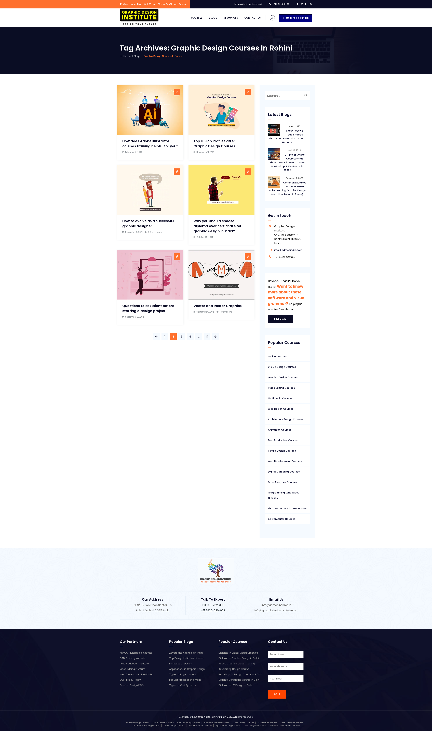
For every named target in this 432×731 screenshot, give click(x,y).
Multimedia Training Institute (146, 725)
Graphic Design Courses (283, 377)
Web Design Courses (280, 409)
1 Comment (226, 311)
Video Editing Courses (281, 388)
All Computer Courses (281, 519)
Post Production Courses (283, 440)
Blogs (213, 17)
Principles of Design (180, 663)
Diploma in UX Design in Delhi (235, 685)
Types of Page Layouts (182, 674)
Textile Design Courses (282, 450)
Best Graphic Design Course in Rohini (240, 674)
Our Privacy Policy (130, 680)
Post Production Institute (134, 663)
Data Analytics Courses (282, 482)
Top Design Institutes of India (186, 658)
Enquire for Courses (295, 18)
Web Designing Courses (188, 722)
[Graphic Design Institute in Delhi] (139, 16)
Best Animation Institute (292, 722)
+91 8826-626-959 (213, 610)
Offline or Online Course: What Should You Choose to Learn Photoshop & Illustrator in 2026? (287, 162)
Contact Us (252, 17)
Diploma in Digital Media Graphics (238, 652)
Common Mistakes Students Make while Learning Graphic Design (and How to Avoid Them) (287, 188)
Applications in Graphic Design (187, 669)
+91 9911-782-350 (213, 605)
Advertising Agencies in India (186, 652)
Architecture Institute (267, 722)
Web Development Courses (285, 461)
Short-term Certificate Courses (287, 508)
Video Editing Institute (132, 669)
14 (207, 336)
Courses (196, 17)
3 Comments (155, 232)
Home (126, 56)
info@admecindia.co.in (250, 4)
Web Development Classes (216, 722)
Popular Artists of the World (185, 680)
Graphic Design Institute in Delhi (215, 716)
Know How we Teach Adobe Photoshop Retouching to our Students (287, 136)
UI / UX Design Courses (282, 367)
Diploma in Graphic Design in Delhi (239, 658)
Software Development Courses (285, 725)
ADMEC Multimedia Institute (136, 652)
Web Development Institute (136, 674)
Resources (231, 17)
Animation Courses (279, 429)
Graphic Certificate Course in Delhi (239, 680)
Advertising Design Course (234, 669)
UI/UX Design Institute (163, 722)
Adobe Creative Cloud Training (237, 663)
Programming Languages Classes (283, 495)
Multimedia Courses (280, 398)
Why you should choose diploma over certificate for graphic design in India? (217, 226)
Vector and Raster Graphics (218, 305)
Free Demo (280, 318)
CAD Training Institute (132, 658)
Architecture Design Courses (285, 419)
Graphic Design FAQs (132, 685)
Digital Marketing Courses (284, 471)
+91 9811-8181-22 (280, 4)
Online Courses (277, 356)
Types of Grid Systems (182, 685)
